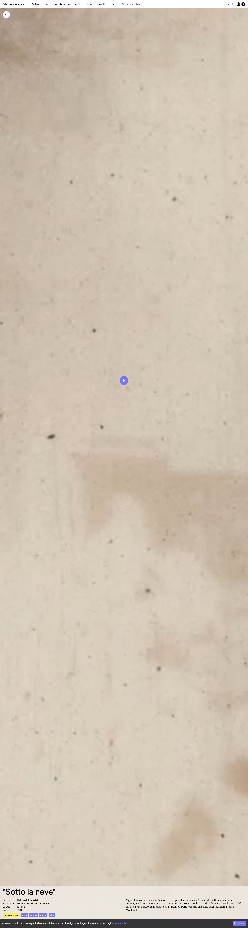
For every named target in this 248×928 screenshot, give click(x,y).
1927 (19, 910)
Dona (113, 4)
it (232, 4)
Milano (21, 907)
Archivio (36, 4)
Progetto (101, 4)
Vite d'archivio (62, 4)
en (228, 4)
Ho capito (239, 923)
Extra (89, 4)
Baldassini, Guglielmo (29, 900)
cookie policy (120, 923)
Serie (47, 4)
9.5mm (21, 903)
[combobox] (145, 4)
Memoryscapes (13, 4)
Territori (78, 4)
